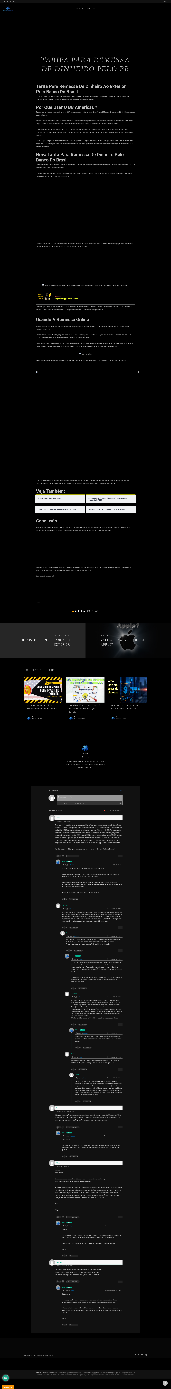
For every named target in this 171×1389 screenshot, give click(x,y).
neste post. (47, 329)
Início (79, 8)
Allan (71, 1226)
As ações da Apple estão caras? (66, 299)
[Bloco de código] (78, 803)
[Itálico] (61, 803)
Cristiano (76, 936)
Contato (91, 8)
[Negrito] (58, 803)
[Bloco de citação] (75, 803)
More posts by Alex (85, 776)
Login (120, 790)
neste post (49, 112)
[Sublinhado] (64, 803)
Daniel (71, 865)
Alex (63, 861)
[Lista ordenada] (69, 803)
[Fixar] (67, 803)
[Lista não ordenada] (72, 803)
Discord (165, 1)
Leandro (72, 1290)
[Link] (80, 803)
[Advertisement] (85, 32)
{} (83, 803)
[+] (86, 803)
